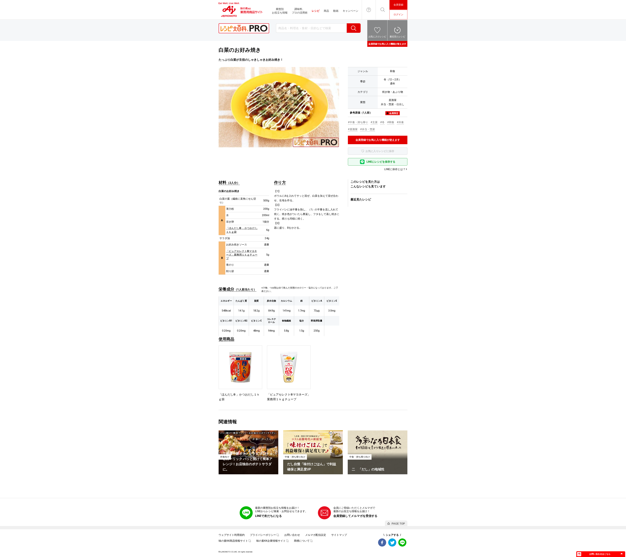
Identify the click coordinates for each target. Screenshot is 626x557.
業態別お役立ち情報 (280, 11)
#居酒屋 (353, 129)
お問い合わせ (369, 10)
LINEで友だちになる (268, 516)
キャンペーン (350, 10)
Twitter (392, 542)
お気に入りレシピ (377, 36)
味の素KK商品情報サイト (233, 540)
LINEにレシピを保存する (380, 161)
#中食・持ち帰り (358, 122)
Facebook (382, 542)
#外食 (400, 122)
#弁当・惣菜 (367, 129)
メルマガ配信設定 (315, 534)
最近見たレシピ (397, 36)
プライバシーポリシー (263, 534)
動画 (335, 10)
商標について (302, 540)
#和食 (390, 122)
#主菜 (374, 122)
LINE (402, 542)
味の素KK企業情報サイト (271, 540)
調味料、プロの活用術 (299, 11)
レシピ (316, 10)
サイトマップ (339, 534)
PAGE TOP (398, 523)
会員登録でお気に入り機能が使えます (387, 44)
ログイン (398, 14)
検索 (354, 28)
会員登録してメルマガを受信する (355, 516)
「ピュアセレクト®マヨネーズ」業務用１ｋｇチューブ (241, 255)
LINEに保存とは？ (394, 169)
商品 (326, 10)
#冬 (382, 122)
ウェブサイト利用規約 (232, 534)
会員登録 (398, 4)
